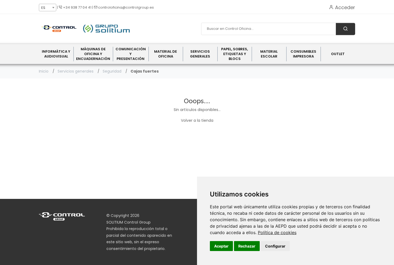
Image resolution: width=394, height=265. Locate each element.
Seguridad (112, 71)
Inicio (44, 71)
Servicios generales (76, 71)
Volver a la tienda (197, 120)
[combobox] (47, 7)
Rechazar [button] (246, 246)
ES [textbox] (43, 7)
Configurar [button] (275, 246)
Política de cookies (277, 232)
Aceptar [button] (221, 246)
